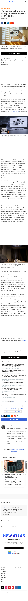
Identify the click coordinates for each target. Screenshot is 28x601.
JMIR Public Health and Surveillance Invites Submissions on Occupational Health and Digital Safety (14, 376)
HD (20, 405)
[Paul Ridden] (3, 427)
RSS (2, 579)
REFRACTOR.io (18, 567)
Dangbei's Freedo (14, 111)
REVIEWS (3, 569)
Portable (22, 408)
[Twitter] (5, 23)
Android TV (8, 411)
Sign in (5, 507)
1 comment (15, 419)
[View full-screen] (26, 28)
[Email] (16, 23)
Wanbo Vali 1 (12, 346)
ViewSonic (4, 202)
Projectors (13, 408)
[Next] (24, 473)
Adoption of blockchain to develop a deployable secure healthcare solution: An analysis (12, 383)
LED (6, 408)
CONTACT (3, 577)
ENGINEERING (8, 5)
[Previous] (3, 473)
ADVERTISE (3, 571)
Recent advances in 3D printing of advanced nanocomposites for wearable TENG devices (14, 395)
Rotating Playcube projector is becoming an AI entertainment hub (13, 476)
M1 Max (21, 200)
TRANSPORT (22, 5)
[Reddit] (11, 23)
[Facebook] (2, 23)
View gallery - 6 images (14, 53)
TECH (2, 5)
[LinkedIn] (8, 23)
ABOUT (3, 564)
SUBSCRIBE (3, 562)
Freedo (8, 159)
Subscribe (14, 548)
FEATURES (3, 567)
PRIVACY (3, 575)
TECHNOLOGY (18, 564)
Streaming (17, 411)
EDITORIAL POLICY (5, 565)
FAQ (2, 581)
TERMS (3, 573)
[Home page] (14, 2)
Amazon (24, 340)
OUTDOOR (15, 5)
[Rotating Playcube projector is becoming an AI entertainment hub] (14, 466)
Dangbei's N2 (11, 200)
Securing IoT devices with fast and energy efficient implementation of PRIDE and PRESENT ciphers (12, 389)
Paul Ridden (10, 426)
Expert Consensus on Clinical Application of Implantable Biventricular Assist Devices (13, 371)
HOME (2, 560)
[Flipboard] (13, 23)
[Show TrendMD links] (25, 401)
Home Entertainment (5, 8)
